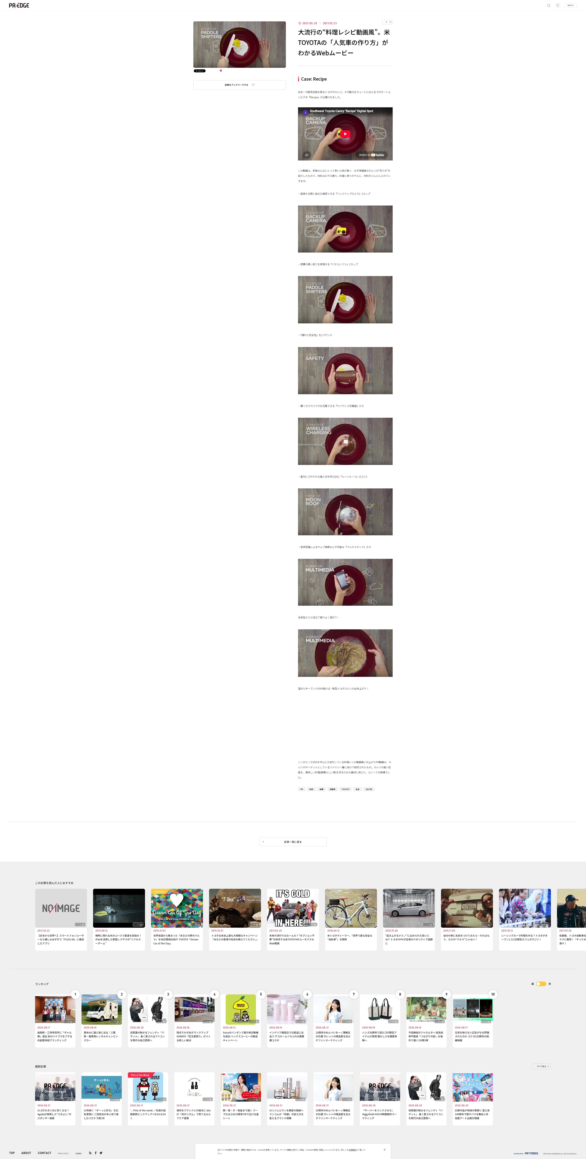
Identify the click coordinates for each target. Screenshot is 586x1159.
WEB (311, 789)
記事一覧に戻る (293, 842)
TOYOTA (345, 789)
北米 (357, 789)
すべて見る (541, 1066)
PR (301, 789)
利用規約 (352, 1149)
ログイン (571, 5)
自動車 (332, 789)
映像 (321, 789)
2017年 (369, 789)
